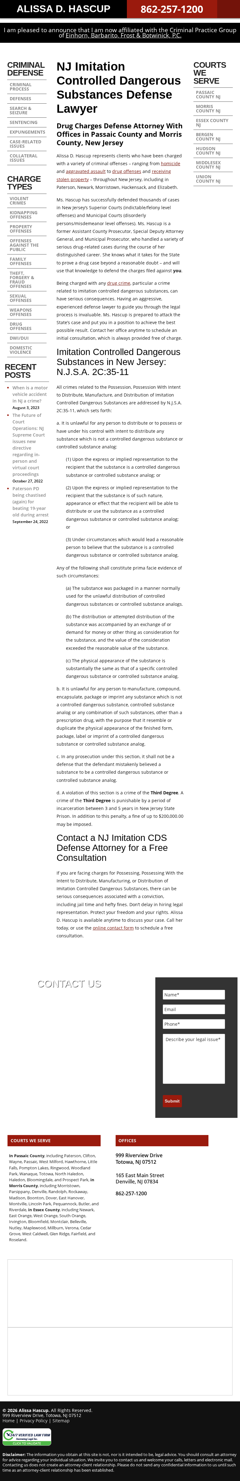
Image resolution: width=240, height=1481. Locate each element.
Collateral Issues (24, 158)
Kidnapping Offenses (24, 215)
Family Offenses (21, 261)
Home (8, 1421)
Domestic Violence (21, 350)
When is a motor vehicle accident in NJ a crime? (30, 394)
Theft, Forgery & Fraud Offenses (22, 279)
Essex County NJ (212, 122)
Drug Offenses (21, 326)
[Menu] (228, 9)
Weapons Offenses (21, 312)
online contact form (113, 928)
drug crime (118, 283)
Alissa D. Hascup (63, 8)
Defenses (20, 98)
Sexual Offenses (21, 298)
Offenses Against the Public (24, 245)
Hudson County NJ (208, 151)
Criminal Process (21, 86)
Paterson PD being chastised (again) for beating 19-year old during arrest (30, 502)
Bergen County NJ (208, 136)
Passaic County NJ (208, 94)
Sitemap (61, 1421)
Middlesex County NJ (208, 165)
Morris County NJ (208, 108)
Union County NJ (208, 179)
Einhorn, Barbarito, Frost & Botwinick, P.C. (124, 35)
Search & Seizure (21, 110)
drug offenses (126, 171)
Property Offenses (21, 229)
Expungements (27, 132)
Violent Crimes (19, 200)
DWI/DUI (19, 338)
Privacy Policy (34, 1421)
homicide (170, 163)
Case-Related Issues (25, 144)
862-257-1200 (172, 8)
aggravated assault (86, 171)
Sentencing (24, 122)
